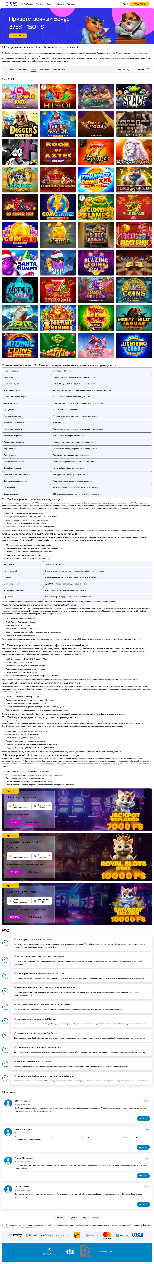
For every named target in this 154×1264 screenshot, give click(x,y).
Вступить (14, 822)
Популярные (22, 69)
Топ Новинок (44, 69)
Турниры (50, 4)
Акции (85, 1218)
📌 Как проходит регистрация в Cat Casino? (35, 1019)
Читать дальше (33, 822)
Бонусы (60, 4)
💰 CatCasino (27, 4)
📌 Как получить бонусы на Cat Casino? (33, 939)
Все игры (40, 4)
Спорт (95, 1218)
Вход (125, 4)
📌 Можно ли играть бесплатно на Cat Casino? (36, 1033)
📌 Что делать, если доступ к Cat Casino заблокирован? (40, 956)
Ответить (143, 1118)
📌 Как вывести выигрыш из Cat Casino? (33, 1061)
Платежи (71, 4)
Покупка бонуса (59, 69)
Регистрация (140, 4)
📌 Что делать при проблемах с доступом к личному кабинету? (44, 1076)
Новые (12, 69)
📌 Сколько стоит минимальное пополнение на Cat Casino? (42, 1004)
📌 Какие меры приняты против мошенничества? (37, 1047)
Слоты (33, 69)
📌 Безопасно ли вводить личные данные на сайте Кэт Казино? (44, 987)
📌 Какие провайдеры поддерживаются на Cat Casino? (40, 973)
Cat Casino (60, 1218)
